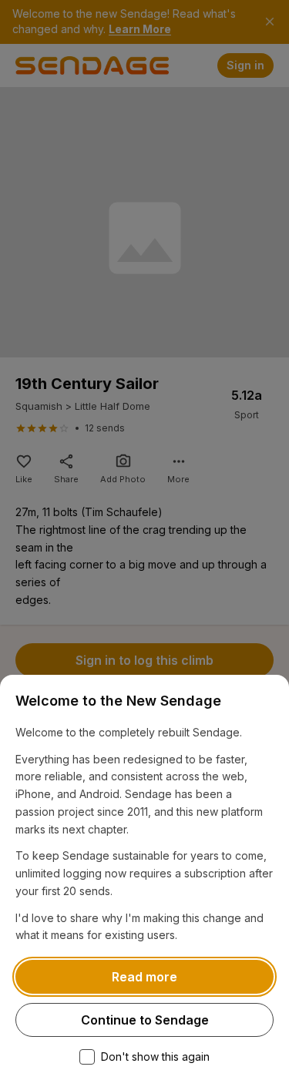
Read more (144, 976)
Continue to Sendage (145, 1020)
